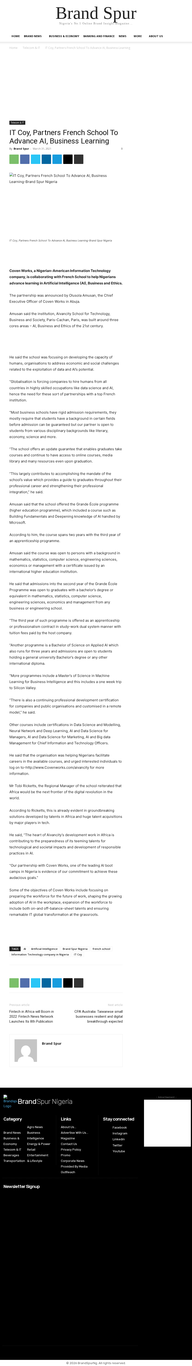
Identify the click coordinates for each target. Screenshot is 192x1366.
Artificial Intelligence (44, 949)
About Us (156, 36)
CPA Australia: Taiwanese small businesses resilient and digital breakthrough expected (98, 1016)
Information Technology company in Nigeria (40, 954)
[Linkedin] (46, 159)
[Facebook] (25, 159)
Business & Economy (64, 36)
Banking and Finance (98, 36)
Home (15, 36)
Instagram (120, 1133)
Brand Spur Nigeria (75, 949)
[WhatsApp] (14, 159)
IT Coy (78, 954)
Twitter (117, 1145)
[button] (177, 36)
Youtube (119, 1151)
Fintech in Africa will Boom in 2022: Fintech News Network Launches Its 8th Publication (31, 1016)
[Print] (78, 159)
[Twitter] (35, 159)
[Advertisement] (96, 86)
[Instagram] (106, 1134)
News (122, 36)
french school (101, 949)
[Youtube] (106, 1151)
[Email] (68, 159)
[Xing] (46, 1050)
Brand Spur (21, 148)
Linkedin (119, 1139)
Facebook (120, 1127)
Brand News (33, 36)
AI (25, 949)
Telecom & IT (31, 48)
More (138, 36)
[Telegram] (57, 159)
